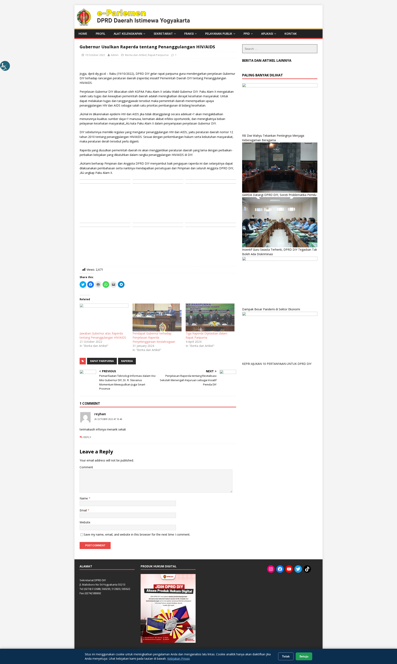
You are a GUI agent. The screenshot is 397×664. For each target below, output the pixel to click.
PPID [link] (247, 34)
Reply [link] (87, 437)
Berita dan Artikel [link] (136, 55)
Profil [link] (100, 34)
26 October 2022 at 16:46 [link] (108, 419)
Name (84, 498)
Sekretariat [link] (163, 34)
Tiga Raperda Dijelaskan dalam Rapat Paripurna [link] (206, 335)
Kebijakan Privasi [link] (178, 658)
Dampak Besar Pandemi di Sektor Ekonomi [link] (271, 309)
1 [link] (175, 55)
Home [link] (83, 34)
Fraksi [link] (189, 34)
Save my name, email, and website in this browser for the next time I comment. (137, 534)
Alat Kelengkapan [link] (128, 34)
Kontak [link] (291, 34)
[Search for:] (279, 48)
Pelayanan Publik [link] (218, 34)
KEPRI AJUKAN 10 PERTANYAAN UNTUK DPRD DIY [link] (276, 364)
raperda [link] (127, 361)
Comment (86, 467)
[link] (5, 66)
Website (85, 522)
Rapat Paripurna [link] (158, 55)
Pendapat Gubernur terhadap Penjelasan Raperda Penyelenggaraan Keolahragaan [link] (154, 337)
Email (84, 510)
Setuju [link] (304, 656)
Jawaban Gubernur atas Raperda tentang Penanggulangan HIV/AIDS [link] (103, 335)
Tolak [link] (286, 656)
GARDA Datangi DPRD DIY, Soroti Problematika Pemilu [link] (279, 195)
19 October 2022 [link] (95, 55)
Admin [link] (114, 55)
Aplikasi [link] (267, 34)
